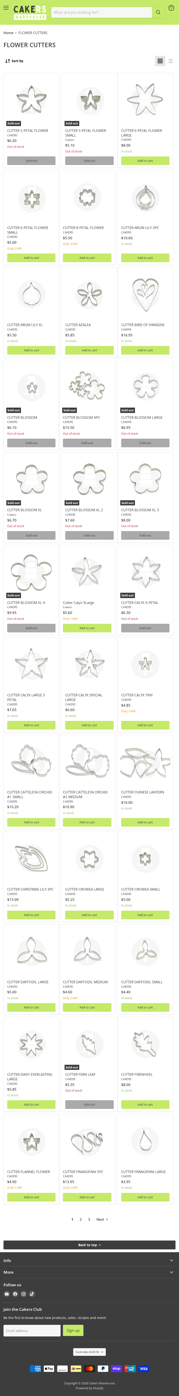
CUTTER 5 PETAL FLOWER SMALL (85, 132)
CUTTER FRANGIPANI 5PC (83, 1171)
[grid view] (160, 61)
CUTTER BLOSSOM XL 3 (140, 510)
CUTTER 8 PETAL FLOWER (83, 227)
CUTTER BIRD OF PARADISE (143, 324)
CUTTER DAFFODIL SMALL (142, 982)
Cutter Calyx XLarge (78, 602)
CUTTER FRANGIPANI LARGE (143, 1171)
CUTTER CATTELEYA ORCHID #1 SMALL (29, 794)
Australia (87, 1352)
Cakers (69, 140)
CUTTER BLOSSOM (22, 417)
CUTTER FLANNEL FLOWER (28, 1171)
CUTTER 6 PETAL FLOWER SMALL (27, 230)
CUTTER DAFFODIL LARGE (27, 982)
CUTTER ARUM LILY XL (25, 324)
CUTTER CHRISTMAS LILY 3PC (30, 889)
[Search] (158, 12)
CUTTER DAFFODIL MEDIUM (85, 982)
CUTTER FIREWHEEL (137, 1074)
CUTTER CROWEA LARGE (84, 889)
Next (100, 1219)
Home (8, 33)
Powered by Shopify (89, 1388)
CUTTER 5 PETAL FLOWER (27, 130)
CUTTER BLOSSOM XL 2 (84, 510)
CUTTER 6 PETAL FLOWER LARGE (141, 132)
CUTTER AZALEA (78, 324)
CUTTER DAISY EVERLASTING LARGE (29, 1076)
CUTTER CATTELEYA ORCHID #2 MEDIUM (85, 794)
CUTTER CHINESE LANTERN (142, 792)
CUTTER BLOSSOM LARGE (141, 417)
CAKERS (12, 135)
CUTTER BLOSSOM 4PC (81, 417)
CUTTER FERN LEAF (80, 1074)
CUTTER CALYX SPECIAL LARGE (83, 697)
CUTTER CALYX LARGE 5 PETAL (26, 697)
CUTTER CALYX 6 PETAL (139, 602)
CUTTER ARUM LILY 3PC (140, 227)
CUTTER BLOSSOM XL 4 (26, 602)
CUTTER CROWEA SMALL (140, 889)
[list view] (170, 61)
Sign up (73, 1330)
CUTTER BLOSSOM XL (24, 510)
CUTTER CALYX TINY (137, 695)
